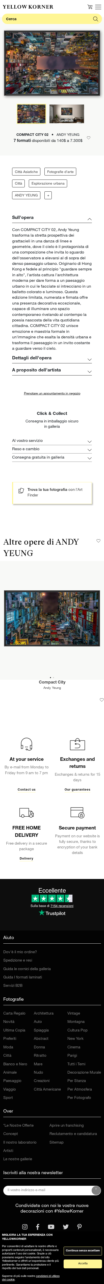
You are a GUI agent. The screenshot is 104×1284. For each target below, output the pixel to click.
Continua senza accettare (83, 1250)
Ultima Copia (14, 1031)
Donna (39, 1047)
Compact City (52, 683)
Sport (8, 1098)
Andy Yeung (52, 688)
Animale (10, 1073)
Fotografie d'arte (60, 172)
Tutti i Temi (76, 1064)
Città (18, 184)
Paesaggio (12, 1081)
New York (75, 1039)
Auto (38, 1022)
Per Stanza (76, 1081)
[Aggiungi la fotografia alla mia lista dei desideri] (101, 700)
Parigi (72, 1056)
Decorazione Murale (84, 1073)
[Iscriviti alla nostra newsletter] (96, 1190)
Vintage (73, 1014)
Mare (38, 1064)
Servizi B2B (12, 986)
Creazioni (41, 1081)
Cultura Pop (77, 1031)
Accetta (83, 1263)
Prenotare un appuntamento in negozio (52, 393)
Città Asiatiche (26, 172)
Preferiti (9, 1039)
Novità (8, 1022)
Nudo (38, 1073)
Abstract (41, 1039)
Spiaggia (41, 1031)
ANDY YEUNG (26, 195)
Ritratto (40, 1056)
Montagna (76, 1022)
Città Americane (47, 1090)
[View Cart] (90, 7)
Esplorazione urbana (48, 184)
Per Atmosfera (79, 1090)
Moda (8, 1047)
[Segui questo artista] (98, 541)
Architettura (44, 1014)
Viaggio (9, 1090)
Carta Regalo (14, 1014)
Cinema (73, 1047)
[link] (28, 7)
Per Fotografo (79, 1098)
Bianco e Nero (15, 1064)
